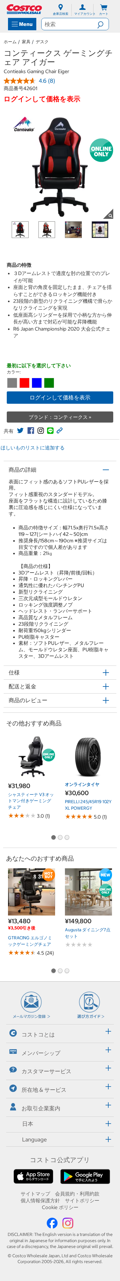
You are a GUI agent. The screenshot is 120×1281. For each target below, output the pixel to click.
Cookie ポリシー (60, 1207)
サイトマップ (35, 1194)
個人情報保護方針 (40, 1200)
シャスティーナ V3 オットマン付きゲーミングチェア (31, 801)
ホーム (10, 41)
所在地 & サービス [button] (44, 1089)
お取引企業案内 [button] (41, 1108)
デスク (42, 41)
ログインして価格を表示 (60, 397)
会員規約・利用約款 (77, 1194)
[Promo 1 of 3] (53, 837)
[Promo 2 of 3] (60, 837)
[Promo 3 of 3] (66, 837)
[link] (20, 431)
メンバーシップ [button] (41, 1052)
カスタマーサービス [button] (46, 1071)
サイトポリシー (82, 1200)
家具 (26, 41)
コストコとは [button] (38, 1034)
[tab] (60, 1032)
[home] (24, 9)
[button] (103, 24)
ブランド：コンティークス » (60, 417)
